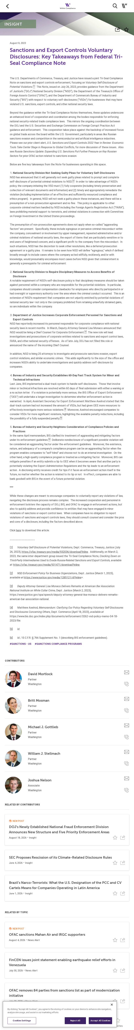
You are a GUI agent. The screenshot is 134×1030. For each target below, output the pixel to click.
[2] (11, 573)
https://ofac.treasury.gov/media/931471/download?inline (46, 564)
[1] (11, 547)
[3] (11, 586)
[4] (11, 607)
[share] (117, 29)
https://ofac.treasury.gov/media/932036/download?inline (55, 551)
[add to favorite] (126, 29)
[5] (11, 629)
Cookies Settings (22, 1020)
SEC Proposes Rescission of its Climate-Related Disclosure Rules (60, 857)
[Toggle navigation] (124, 6)
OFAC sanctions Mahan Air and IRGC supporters (47, 935)
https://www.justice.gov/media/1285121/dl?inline (52, 577)
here (18, 530)
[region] (60, 1014)
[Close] (111, 1004)
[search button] (115, 5)
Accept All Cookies (100, 1020)
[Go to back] (7, 6)
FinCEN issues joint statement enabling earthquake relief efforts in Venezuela (62, 962)
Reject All (75, 1020)
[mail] (126, 672)
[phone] (126, 684)
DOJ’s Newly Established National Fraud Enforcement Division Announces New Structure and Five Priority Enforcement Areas (59, 829)
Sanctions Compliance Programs (59, 643)
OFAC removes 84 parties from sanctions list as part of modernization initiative (64, 993)
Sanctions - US (21, 643)
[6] (11, 637)
